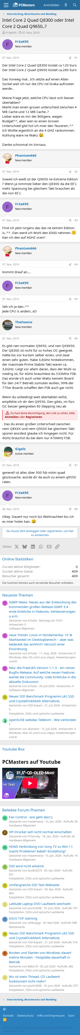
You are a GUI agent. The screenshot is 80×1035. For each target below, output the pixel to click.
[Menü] (6, 5)
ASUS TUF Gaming (23, 918)
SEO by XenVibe (12, 1027)
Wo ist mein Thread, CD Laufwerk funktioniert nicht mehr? (34, 978)
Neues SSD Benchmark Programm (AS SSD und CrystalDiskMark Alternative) (41, 698)
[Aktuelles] (66, 5)
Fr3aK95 (11, 33)
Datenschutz (25, 1015)
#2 (76, 171)
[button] (4, 1009)
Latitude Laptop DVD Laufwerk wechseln (40, 903)
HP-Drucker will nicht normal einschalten (40, 832)
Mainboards (17, 927)
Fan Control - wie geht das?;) (30, 817)
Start (71, 1015)
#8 (76, 509)
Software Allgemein (21, 628)
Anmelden (12, 417)
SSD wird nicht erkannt (26, 866)
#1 (76, 58)
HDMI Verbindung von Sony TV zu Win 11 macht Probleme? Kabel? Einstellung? (41, 848)
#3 (76, 220)
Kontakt (8, 1015)
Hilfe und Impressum (51, 1015)
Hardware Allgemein (22, 825)
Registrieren (34, 417)
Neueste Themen (17, 595)
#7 (76, 465)
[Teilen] (70, 57)
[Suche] (74, 5)
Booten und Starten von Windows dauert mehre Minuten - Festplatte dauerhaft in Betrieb (40, 957)
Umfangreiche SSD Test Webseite (34, 885)
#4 (76, 264)
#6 (76, 338)
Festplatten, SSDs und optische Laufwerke (36, 713)
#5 (76, 299)
